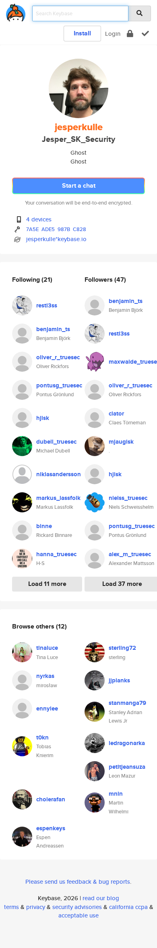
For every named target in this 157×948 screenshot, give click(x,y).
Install (82, 33)
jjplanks (119, 680)
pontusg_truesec (59, 385)
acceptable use (78, 915)
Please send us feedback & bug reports (77, 881)
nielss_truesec (128, 497)
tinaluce (47, 647)
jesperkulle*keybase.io (56, 239)
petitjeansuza (127, 766)
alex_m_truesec (130, 554)
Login (112, 33)
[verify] (145, 34)
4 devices (39, 219)
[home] (15, 11)
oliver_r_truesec (58, 357)
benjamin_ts (53, 329)
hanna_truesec (56, 554)
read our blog (101, 898)
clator (116, 413)
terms (11, 907)
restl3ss (46, 305)
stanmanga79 (127, 702)
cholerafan (50, 799)
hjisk (42, 418)
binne (44, 526)
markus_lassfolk (58, 497)
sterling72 (122, 647)
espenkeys (50, 828)
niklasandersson (58, 474)
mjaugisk (121, 441)
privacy (35, 907)
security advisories (77, 907)
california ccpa (128, 907)
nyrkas (45, 676)
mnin (116, 793)
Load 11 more (47, 583)
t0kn (42, 737)
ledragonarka (127, 743)
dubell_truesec (56, 441)
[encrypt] (130, 34)
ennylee (47, 708)
